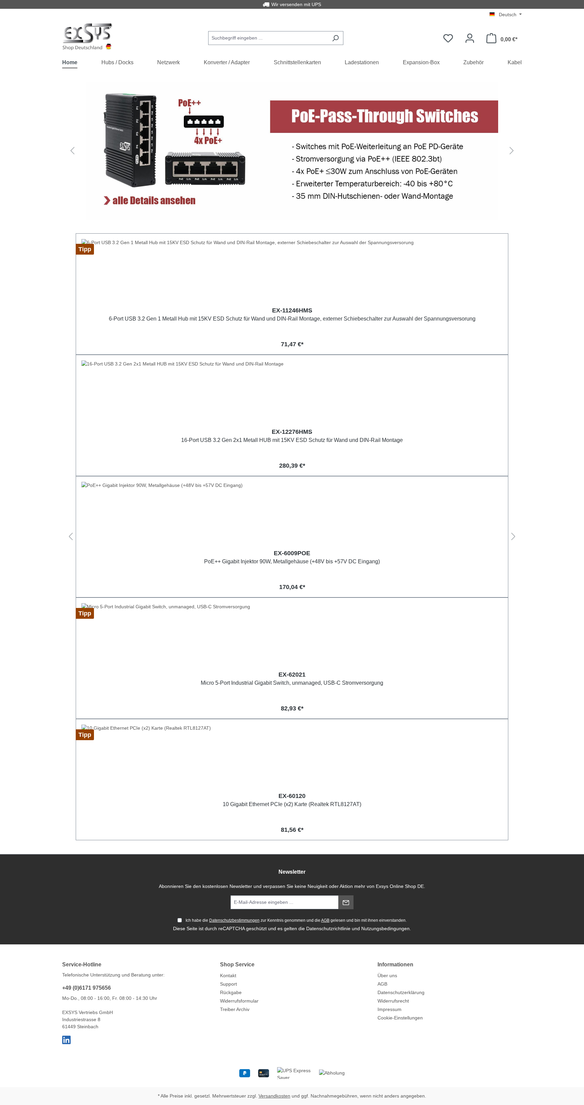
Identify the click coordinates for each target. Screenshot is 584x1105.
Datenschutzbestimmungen (234, 920)
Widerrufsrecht (393, 1001)
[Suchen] (335, 38)
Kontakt (228, 975)
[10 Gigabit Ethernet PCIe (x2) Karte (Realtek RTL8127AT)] (292, 758)
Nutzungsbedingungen (385, 928)
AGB (325, 920)
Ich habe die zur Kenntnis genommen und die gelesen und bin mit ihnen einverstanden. (296, 920)
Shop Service (237, 964)
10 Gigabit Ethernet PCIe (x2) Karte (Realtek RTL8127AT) (292, 804)
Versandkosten (274, 1096)
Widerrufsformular (239, 1001)
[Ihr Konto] (469, 38)
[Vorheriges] (72, 151)
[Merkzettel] (448, 38)
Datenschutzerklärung (401, 992)
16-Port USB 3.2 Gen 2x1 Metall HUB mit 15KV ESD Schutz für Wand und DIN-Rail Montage (292, 440)
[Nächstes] (512, 151)
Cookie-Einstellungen (400, 1017)
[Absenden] (346, 902)
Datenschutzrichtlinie (328, 928)
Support (228, 984)
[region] (292, 150)
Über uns (387, 975)
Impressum (390, 1009)
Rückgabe (231, 992)
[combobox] (268, 38)
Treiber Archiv (234, 1009)
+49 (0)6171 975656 (86, 988)
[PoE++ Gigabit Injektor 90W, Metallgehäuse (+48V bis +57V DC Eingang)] (292, 515)
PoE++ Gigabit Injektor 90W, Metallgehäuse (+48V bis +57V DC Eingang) (292, 561)
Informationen (395, 964)
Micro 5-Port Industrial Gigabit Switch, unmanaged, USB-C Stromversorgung (292, 683)
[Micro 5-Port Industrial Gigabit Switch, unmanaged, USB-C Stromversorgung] (292, 637)
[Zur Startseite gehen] (87, 36)
